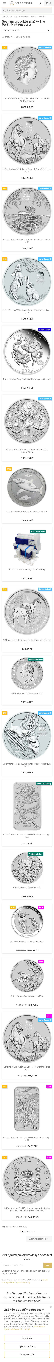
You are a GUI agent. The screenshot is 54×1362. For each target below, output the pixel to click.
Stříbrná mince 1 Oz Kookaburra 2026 (27, 996)
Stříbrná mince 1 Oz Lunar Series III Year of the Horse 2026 (27, 1068)
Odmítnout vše (27, 1354)
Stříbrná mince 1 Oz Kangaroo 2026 (27, 693)
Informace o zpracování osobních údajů (24, 1328)
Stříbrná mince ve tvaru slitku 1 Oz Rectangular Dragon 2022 (27, 1138)
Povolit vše (27, 1337)
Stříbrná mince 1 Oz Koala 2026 (27, 887)
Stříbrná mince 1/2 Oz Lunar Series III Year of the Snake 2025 (27, 240)
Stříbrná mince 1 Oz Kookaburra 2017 (27, 941)
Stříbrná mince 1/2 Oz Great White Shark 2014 (27, 511)
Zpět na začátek (39, 1238)
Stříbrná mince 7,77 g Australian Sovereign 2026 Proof (27, 379)
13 (27, 1231)
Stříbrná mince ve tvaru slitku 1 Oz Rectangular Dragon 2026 (27, 835)
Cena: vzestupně (27, 30)
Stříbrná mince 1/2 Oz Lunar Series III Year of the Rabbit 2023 (27, 311)
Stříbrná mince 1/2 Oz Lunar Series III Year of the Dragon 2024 (27, 450)
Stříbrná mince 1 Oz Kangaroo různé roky (27, 569)
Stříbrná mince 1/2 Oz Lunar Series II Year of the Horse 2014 (27, 641)
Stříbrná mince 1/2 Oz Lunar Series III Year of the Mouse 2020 (27, 765)
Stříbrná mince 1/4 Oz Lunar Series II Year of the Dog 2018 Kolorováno (27, 99)
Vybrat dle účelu (27, 1346)
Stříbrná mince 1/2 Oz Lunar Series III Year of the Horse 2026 (27, 170)
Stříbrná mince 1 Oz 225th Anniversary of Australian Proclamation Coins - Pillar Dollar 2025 (27, 1209)
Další (32, 1231)
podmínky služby (23, 1282)
